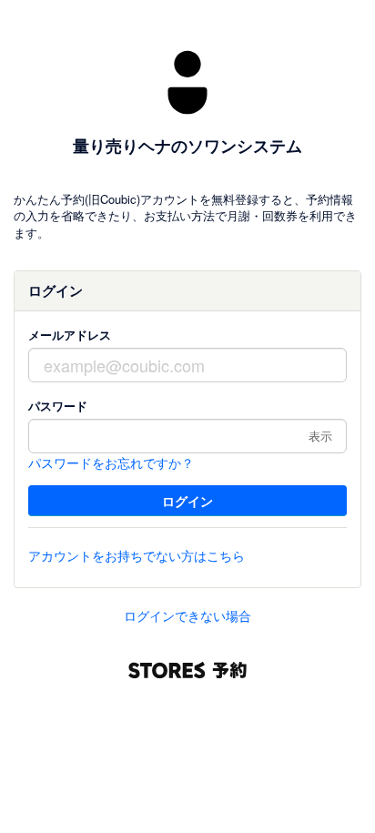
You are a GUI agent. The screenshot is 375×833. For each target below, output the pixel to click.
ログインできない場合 (187, 615)
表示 (320, 435)
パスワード (57, 405)
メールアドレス (69, 334)
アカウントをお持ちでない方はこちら (136, 555)
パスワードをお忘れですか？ (111, 462)
